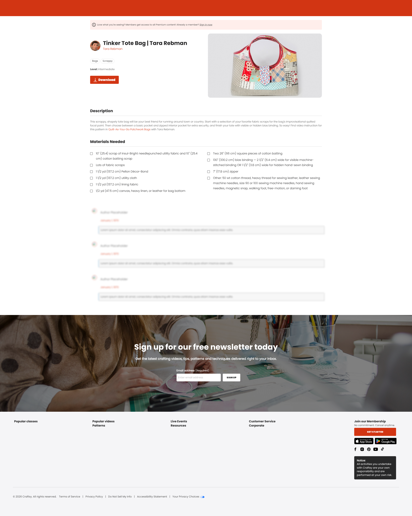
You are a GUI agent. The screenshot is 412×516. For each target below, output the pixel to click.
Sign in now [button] (206, 24)
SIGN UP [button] (231, 377)
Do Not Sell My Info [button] (120, 496)
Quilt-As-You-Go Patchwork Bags (129, 129)
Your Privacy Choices (185, 496)
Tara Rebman (112, 49)
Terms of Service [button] (69, 496)
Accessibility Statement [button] (152, 496)
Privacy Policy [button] (94, 496)
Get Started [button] (375, 431)
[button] (364, 441)
